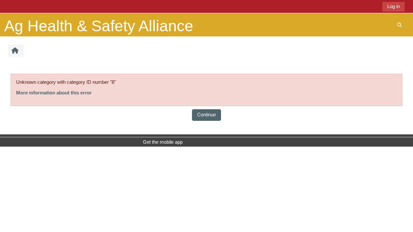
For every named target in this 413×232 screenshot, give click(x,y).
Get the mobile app (163, 142)
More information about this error (54, 92)
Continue (206, 114)
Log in (393, 6)
